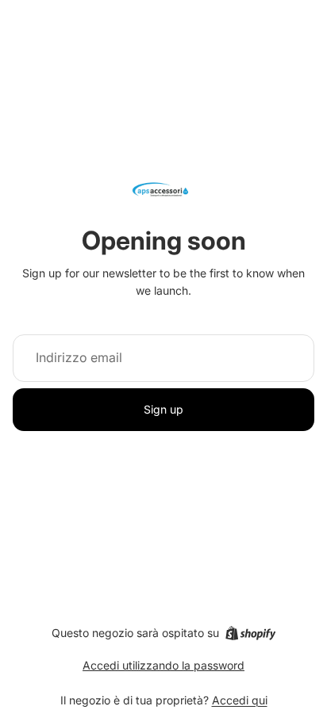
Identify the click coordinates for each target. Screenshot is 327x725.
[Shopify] (250, 633)
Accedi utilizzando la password (163, 665)
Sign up (163, 409)
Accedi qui (239, 700)
